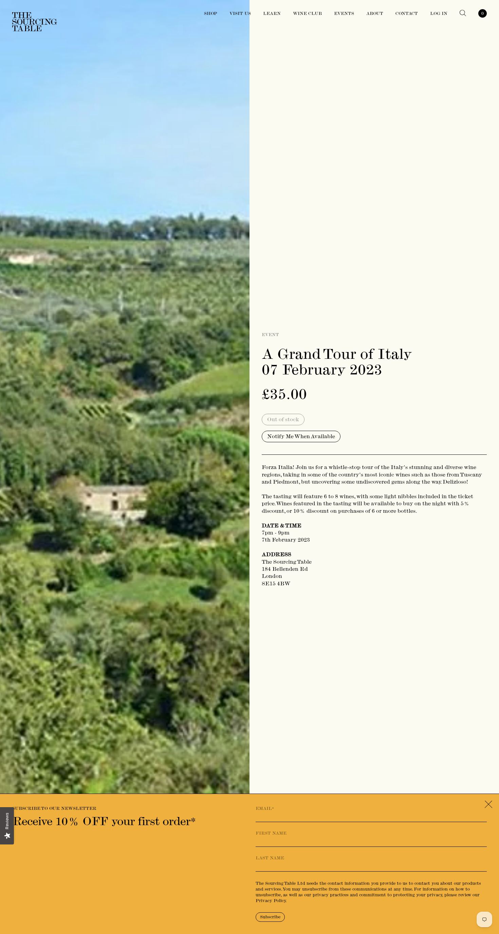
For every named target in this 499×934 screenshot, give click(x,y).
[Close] (488, 804)
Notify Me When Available (301, 436)
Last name (270, 858)
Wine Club (307, 13)
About (374, 13)
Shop (210, 13)
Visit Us (240, 13)
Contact (406, 13)
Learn (272, 13)
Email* (265, 808)
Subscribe (270, 916)
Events (344, 13)
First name (271, 833)
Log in (438, 13)
